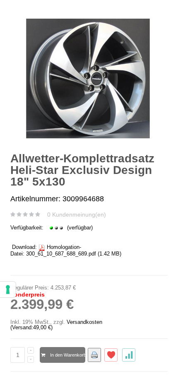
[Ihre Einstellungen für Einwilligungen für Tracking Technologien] (8, 289)
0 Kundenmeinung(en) (76, 214)
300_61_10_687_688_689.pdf (61, 254)
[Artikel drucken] (94, 355)
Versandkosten (84, 322)
